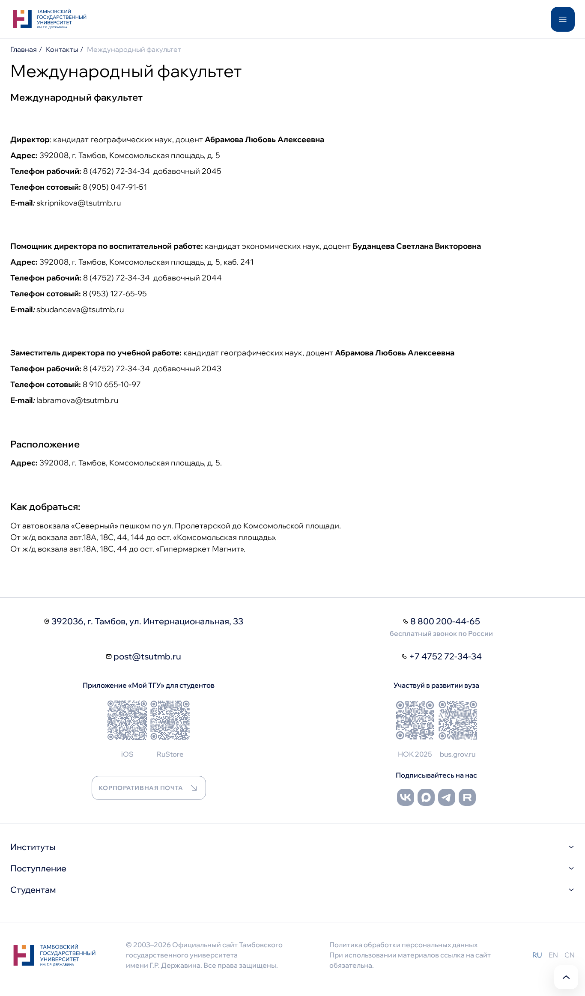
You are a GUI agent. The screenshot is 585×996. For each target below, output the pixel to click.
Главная (23, 49)
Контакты (62, 49)
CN (569, 954)
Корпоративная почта (140, 788)
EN (553, 954)
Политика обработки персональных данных (403, 944)
